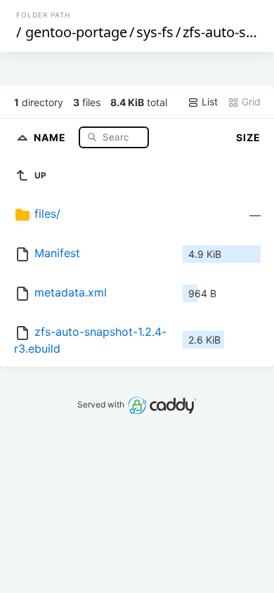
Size (248, 137)
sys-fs (155, 31)
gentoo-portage (76, 31)
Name (51, 137)
